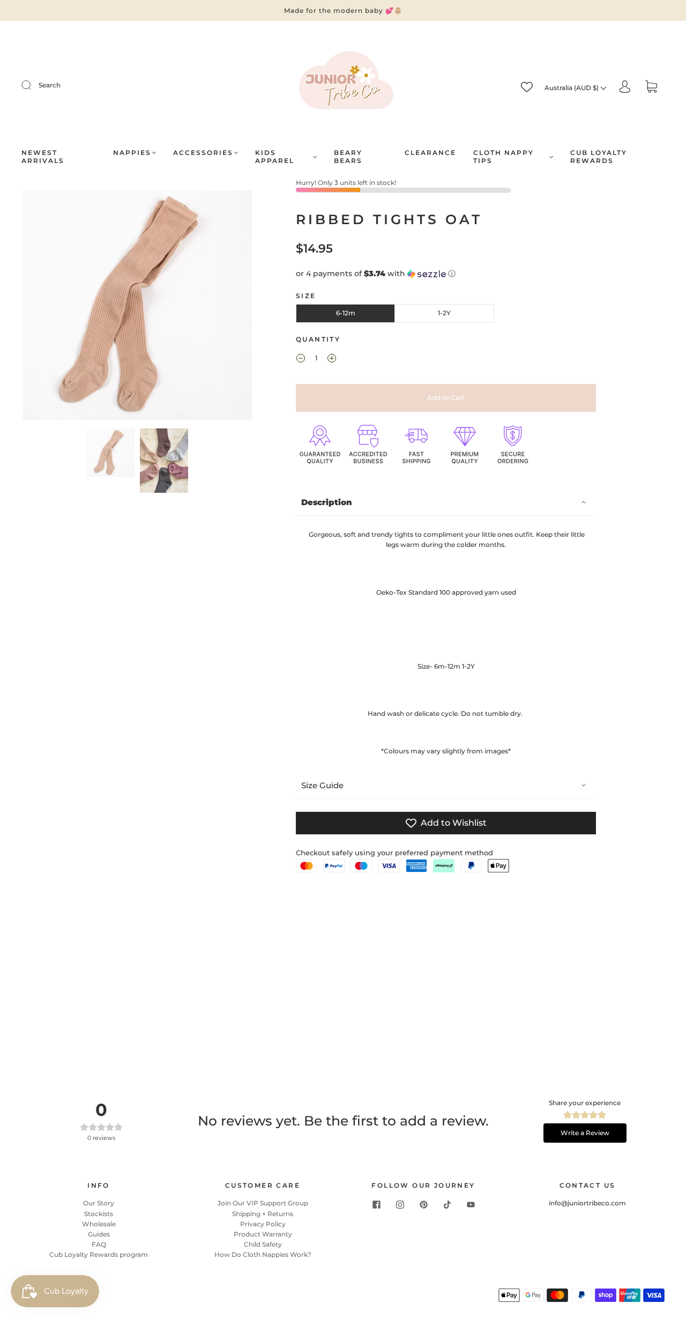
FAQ (99, 1244)
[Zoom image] (137, 307)
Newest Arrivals (42, 157)
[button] (46, 307)
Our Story (98, 1203)
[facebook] (376, 1204)
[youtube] (470, 1204)
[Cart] (651, 87)
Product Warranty (263, 1234)
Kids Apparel (274, 157)
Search (50, 85)
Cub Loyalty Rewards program (98, 1254)
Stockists (98, 1214)
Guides (99, 1234)
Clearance (430, 153)
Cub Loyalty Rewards (598, 157)
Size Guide (322, 785)
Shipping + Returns (262, 1214)
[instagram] (400, 1204)
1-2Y (444, 313)
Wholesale (99, 1224)
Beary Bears (348, 157)
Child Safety (263, 1244)
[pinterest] (423, 1204)
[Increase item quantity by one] (332, 359)
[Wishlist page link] (527, 87)
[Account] (625, 87)
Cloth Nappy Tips (503, 157)
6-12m (345, 313)
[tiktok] (447, 1204)
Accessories (203, 153)
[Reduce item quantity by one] (300, 359)
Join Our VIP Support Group (263, 1203)
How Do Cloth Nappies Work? (262, 1254)
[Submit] (33, 85)
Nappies (132, 153)
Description (326, 502)
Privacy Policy (263, 1224)
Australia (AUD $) (572, 88)
